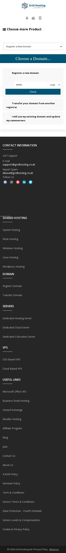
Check (33, 91)
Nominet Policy (11, 483)
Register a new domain (25, 73)
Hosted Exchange (13, 410)
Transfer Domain (12, 295)
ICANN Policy (10, 474)
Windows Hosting (13, 248)
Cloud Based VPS (12, 368)
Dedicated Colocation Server (19, 336)
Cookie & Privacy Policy (16, 529)
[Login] (27, 18)
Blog (5, 437)
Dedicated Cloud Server (16, 327)
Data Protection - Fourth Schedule (22, 511)
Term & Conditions (13, 492)
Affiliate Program (12, 428)
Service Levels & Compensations (21, 520)
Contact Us (9, 455)
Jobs (5, 446)
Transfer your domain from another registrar (30, 105)
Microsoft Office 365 (14, 391)
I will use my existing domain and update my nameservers (33, 118)
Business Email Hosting (16, 400)
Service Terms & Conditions (18, 501)
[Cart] (33, 18)
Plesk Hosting (10, 239)
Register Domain (12, 286)
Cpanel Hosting (11, 229)
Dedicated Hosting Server (17, 318)
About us (54, 549)
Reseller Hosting (12, 419)
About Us (8, 465)
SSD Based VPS (11, 359)
